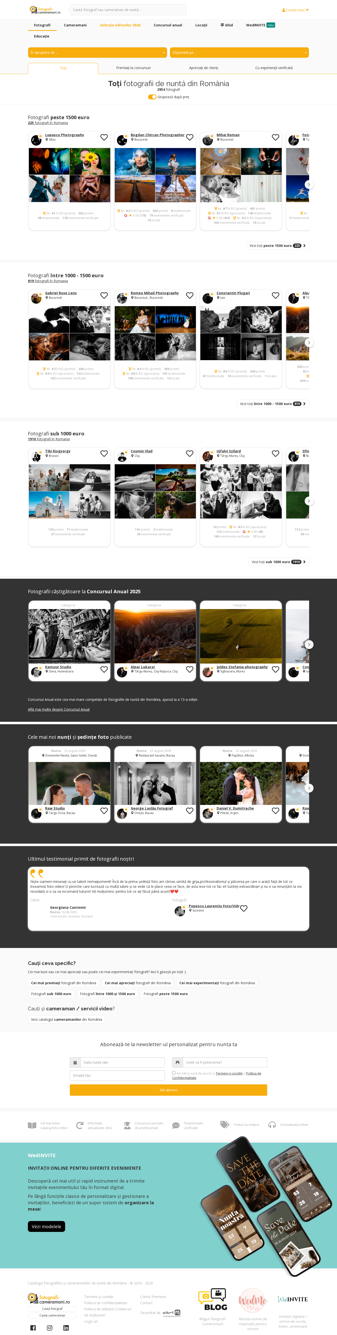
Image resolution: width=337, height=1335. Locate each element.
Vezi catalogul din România (66, 1019)
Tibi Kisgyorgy (58, 451)
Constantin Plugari (233, 293)
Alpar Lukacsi (143, 667)
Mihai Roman (228, 134)
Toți (63, 68)
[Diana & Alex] (69, 783)
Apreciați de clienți (203, 67)
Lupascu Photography (64, 134)
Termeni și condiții (98, 1296)
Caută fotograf (52, 1309)
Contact (146, 1302)
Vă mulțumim (94, 1315)
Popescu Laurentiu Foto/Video (215, 906)
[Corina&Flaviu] (155, 783)
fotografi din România (63, 983)
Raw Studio (55, 808)
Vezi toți (275, 245)
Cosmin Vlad (141, 451)
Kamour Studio (58, 667)
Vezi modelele (46, 1226)
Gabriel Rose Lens (61, 293)
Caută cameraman (52, 1315)
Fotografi (51, 993)
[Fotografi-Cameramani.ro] (45, 10)
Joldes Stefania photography (242, 667)
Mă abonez (169, 1090)
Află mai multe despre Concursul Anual (59, 709)
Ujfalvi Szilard (229, 451)
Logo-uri (91, 1321)
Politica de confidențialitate (105, 1302)
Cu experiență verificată (274, 67)
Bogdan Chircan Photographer (158, 134)
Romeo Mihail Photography (155, 293)
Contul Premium (153, 1296)
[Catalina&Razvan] (241, 783)
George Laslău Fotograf (152, 808)
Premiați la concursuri (133, 67)
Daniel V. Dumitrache (235, 808)
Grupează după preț (173, 96)
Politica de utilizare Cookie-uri (107, 1309)
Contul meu (295, 10)
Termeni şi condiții (229, 1073)
